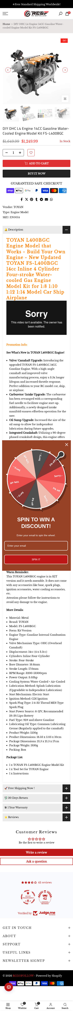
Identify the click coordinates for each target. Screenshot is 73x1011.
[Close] (66, 444)
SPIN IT (36, 559)
